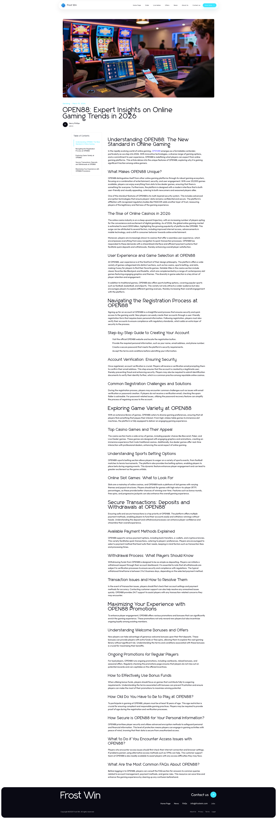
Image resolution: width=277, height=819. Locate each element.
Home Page (165, 803)
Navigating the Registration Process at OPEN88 (85, 150)
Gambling (66, 103)
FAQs (184, 803)
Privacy (200, 812)
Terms (207, 812)
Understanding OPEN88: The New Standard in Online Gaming (88, 143)
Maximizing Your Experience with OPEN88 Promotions (87, 170)
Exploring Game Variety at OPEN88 (85, 156)
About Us (193, 812)
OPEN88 (156, 151)
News (176, 803)
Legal (214, 812)
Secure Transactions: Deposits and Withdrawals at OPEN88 (86, 163)
